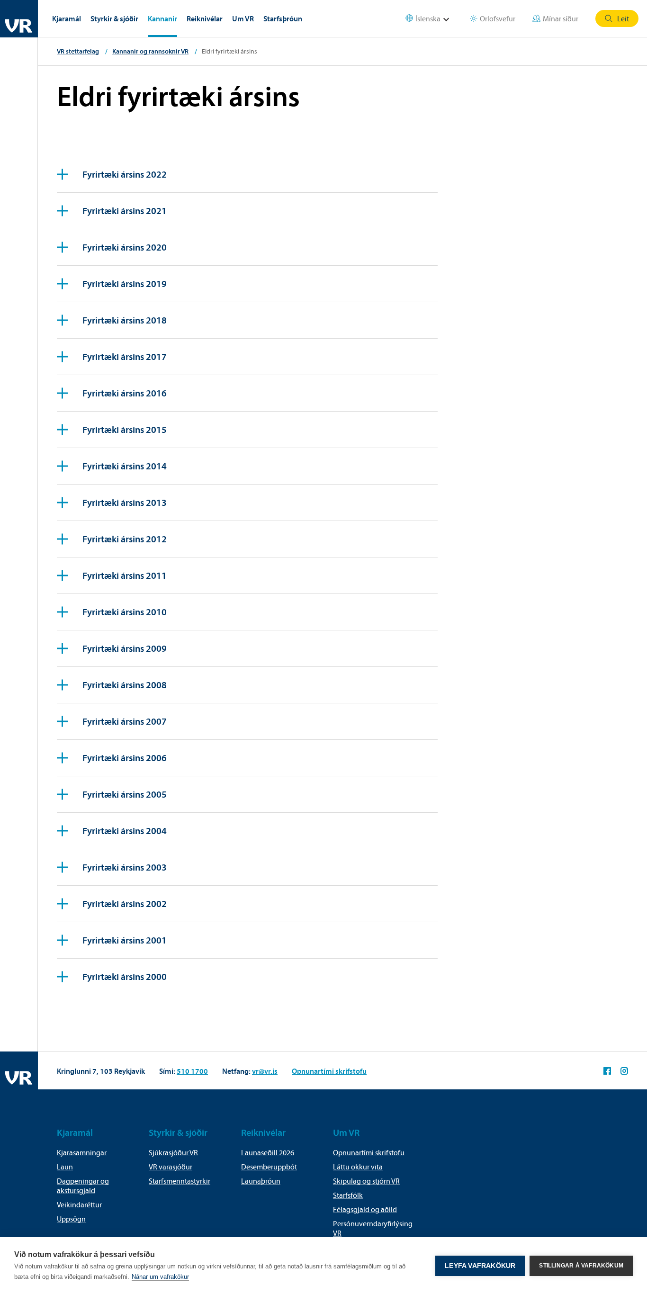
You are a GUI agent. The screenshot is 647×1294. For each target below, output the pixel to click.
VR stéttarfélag (78, 51)
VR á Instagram (624, 1071)
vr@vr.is (265, 1071)
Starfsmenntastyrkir (179, 1181)
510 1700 (192, 1071)
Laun (65, 1166)
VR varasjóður (170, 1166)
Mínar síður (560, 18)
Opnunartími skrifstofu (329, 1071)
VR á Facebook (607, 1071)
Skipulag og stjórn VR (366, 1181)
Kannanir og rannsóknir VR (150, 51)
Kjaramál (66, 18)
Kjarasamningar (82, 1152)
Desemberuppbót (269, 1166)
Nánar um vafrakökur (160, 1276)
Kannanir (162, 18)
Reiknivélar (205, 18)
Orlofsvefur (497, 18)
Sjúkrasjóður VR (173, 1152)
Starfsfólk (348, 1195)
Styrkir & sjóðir (114, 18)
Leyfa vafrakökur (480, 1265)
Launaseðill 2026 (267, 1152)
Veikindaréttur (79, 1204)
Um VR (243, 18)
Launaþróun (260, 1181)
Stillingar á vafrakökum (581, 1265)
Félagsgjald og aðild (365, 1209)
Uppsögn (71, 1218)
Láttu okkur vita (358, 1166)
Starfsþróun (282, 18)
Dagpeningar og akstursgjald (83, 1185)
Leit (623, 18)
